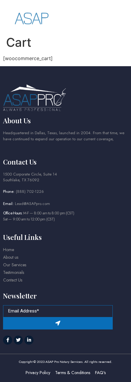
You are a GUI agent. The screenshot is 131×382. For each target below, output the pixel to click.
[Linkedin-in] (29, 340)
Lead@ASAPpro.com (32, 203)
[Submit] (58, 323)
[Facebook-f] (7, 340)
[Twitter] (18, 340)
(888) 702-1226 (30, 191)
